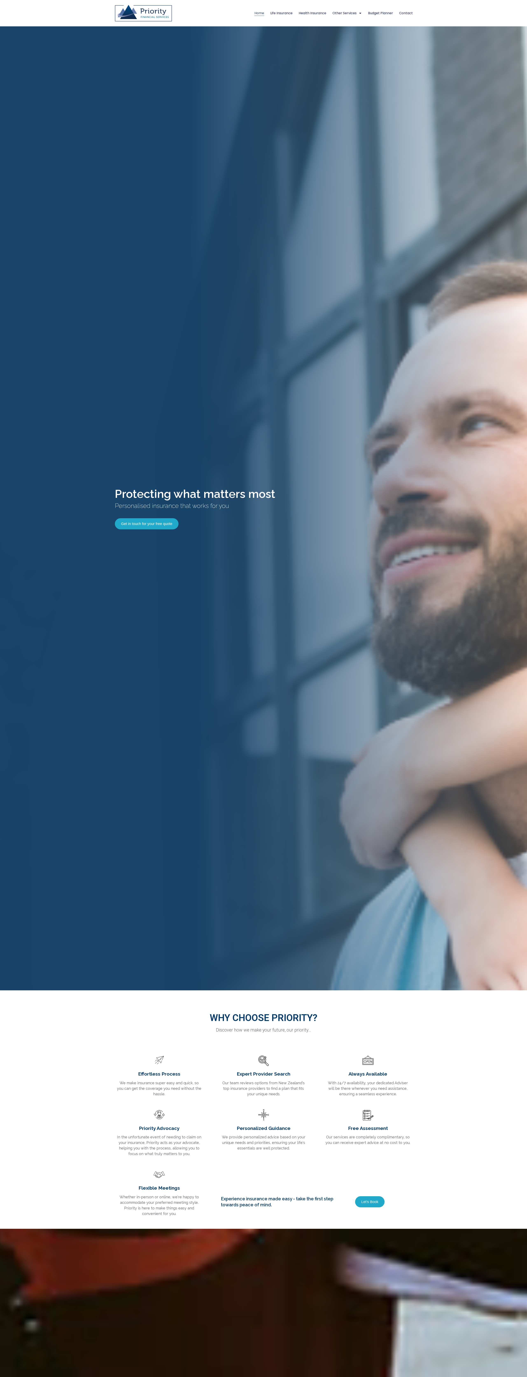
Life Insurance (281, 13)
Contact (406, 13)
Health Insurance (312, 13)
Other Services (344, 13)
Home (259, 13)
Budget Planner (380, 13)
